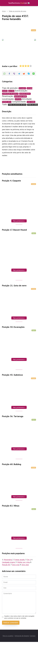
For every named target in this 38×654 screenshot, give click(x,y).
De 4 (29, 560)
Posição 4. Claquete (11, 180)
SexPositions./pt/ (17, 3)
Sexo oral (15, 565)
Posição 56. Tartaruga (12, 416)
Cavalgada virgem (8, 562)
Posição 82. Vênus (10, 505)
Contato (32, 636)
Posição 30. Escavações (13, 327)
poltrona (18, 99)
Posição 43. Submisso (12, 375)
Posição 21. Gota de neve (14, 285)
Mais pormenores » (19, 221)
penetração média (20, 96)
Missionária (8, 560)
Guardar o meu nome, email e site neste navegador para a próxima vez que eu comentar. (19, 617)
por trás (11, 91)
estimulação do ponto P (10, 94)
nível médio (31, 102)
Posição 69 (6, 565)
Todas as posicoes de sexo (17, 105)
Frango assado (19, 560)
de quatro (22, 88)
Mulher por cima (23, 562)
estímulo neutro (25, 94)
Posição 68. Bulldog (11, 464)
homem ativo (7, 102)
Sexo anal (25, 565)
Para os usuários (8, 636)
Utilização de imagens (22, 636)
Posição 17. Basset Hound (14, 229)
